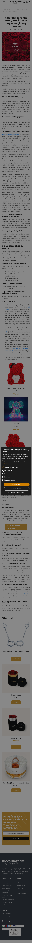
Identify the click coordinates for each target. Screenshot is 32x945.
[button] (16, 492)
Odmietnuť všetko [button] (16, 489)
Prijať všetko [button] (16, 484)
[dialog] (16, 471)
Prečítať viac (5, 464)
